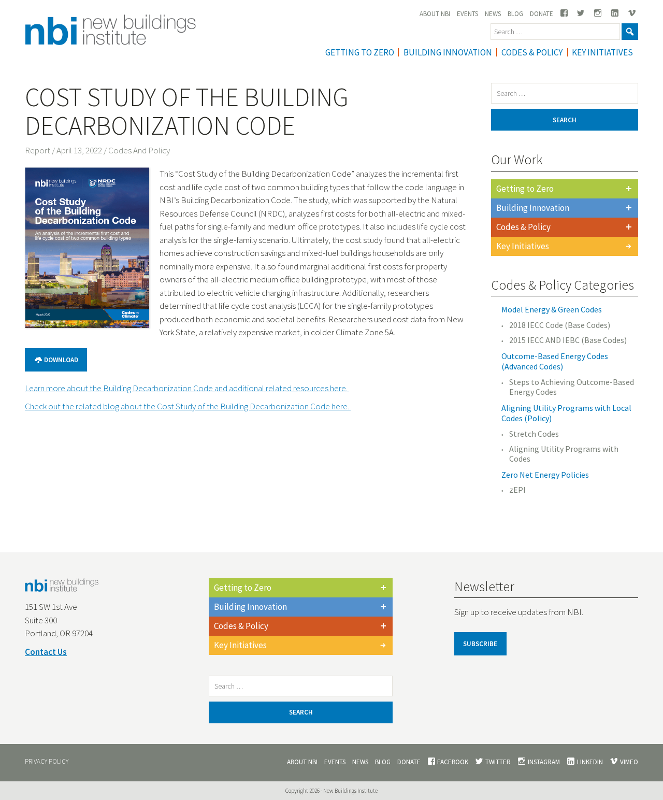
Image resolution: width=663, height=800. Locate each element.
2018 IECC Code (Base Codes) (559, 325)
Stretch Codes (534, 434)
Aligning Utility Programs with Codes (563, 454)
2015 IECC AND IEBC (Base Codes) (568, 340)
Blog (515, 13)
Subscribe (480, 643)
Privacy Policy (46, 761)
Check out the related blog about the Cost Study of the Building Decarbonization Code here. (188, 406)
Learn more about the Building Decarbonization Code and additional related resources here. (187, 388)
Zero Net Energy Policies (545, 474)
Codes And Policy (139, 150)
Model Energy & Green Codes (551, 309)
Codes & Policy (532, 52)
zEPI (517, 490)
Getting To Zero (359, 52)
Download (60, 359)
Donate (541, 13)
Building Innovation (447, 52)
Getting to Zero (525, 188)
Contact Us (46, 652)
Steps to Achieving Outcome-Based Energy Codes (571, 387)
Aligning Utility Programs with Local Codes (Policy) (566, 413)
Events (467, 13)
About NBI (435, 13)
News (493, 13)
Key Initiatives (602, 52)
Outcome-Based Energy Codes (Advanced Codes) (554, 361)
